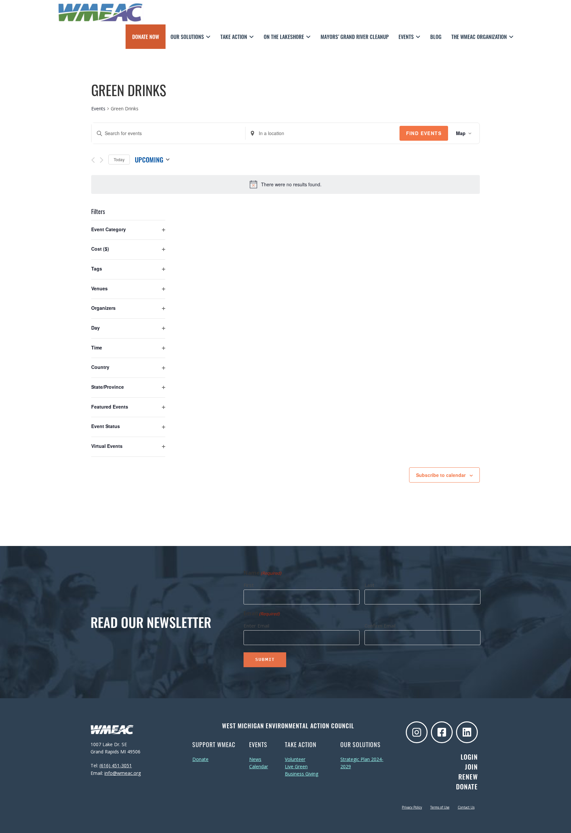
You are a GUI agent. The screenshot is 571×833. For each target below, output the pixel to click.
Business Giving (301, 774)
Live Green (296, 766)
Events (98, 108)
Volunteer (295, 759)
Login (469, 757)
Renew (468, 776)
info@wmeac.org (122, 773)
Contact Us (466, 807)
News (255, 759)
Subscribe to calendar (441, 475)
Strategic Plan (355, 759)
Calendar (258, 766)
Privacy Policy (412, 807)
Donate (200, 759)
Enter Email (256, 625)
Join (471, 767)
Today (119, 159)
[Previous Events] (93, 160)
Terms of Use (439, 807)
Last (369, 585)
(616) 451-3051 (115, 765)
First (249, 585)
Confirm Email (380, 625)
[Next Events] (101, 160)
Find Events (423, 133)
